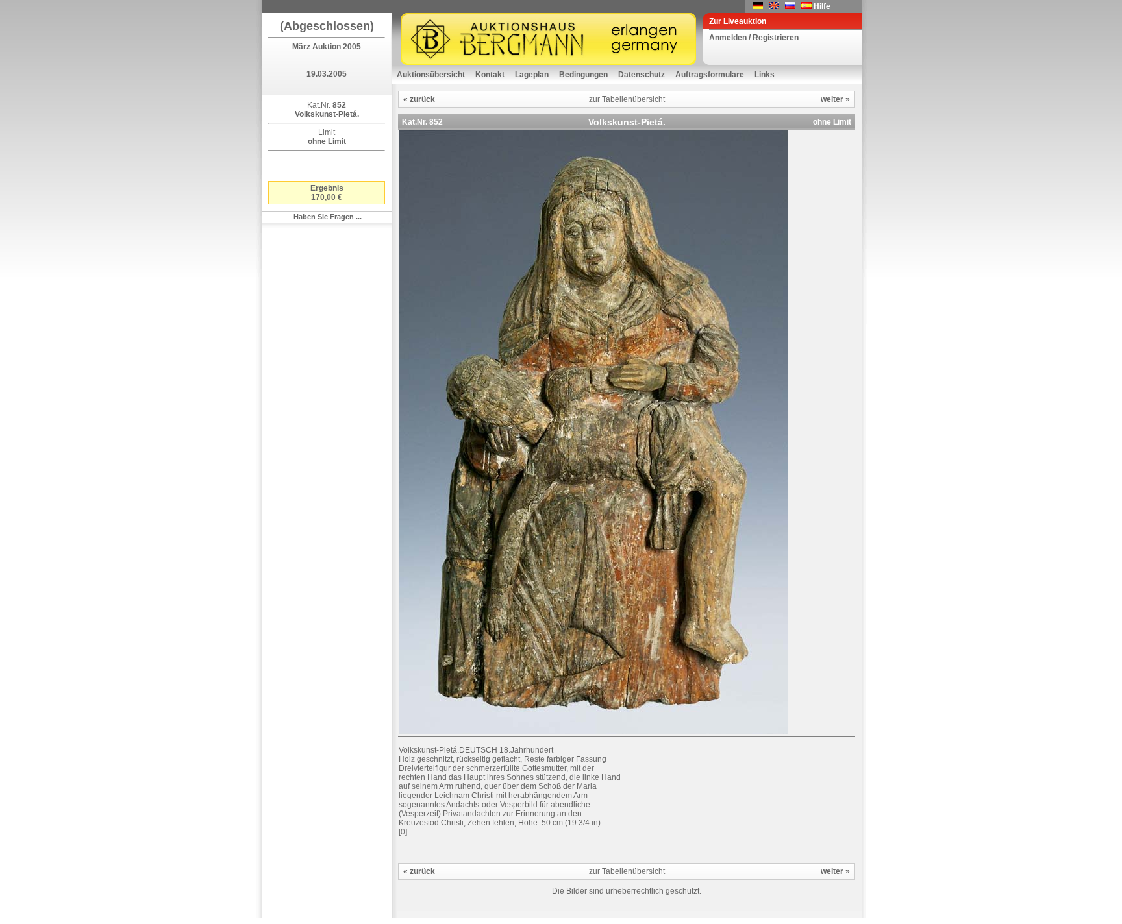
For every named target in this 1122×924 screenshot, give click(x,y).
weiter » (835, 99)
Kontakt (490, 74)
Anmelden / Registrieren (754, 37)
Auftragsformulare (709, 74)
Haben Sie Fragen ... (327, 217)
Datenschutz (641, 74)
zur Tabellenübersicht (627, 99)
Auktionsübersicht (431, 74)
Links (764, 74)
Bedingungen (583, 74)
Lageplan (532, 74)
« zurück (419, 99)
